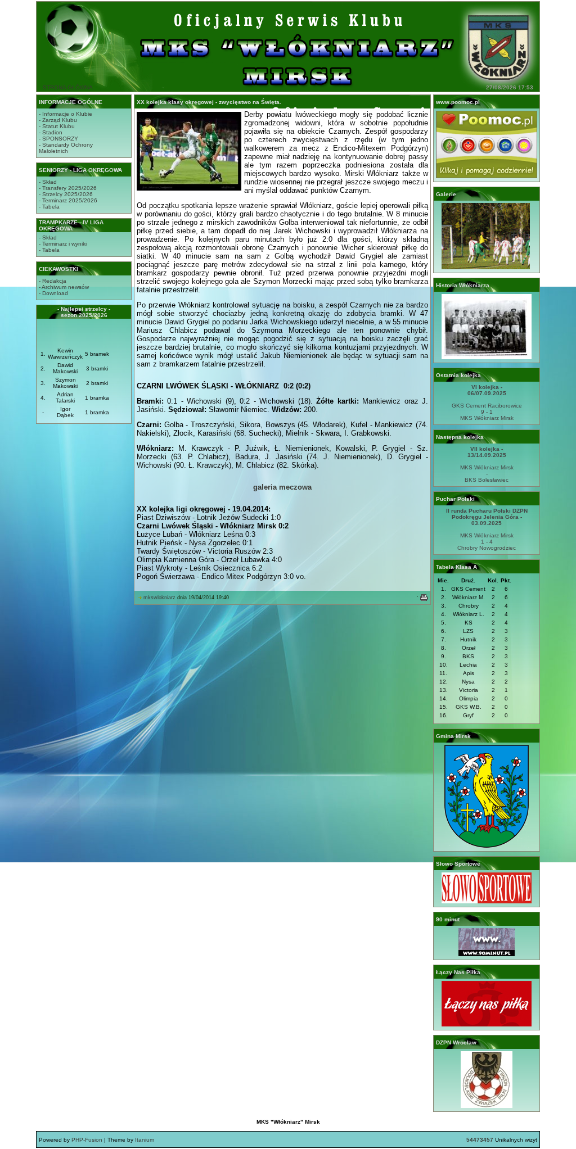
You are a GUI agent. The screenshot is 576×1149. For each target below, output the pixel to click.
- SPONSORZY (58, 138)
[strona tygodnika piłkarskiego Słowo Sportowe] (487, 901)
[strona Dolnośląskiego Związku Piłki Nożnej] (486, 1106)
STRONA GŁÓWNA (68, 87)
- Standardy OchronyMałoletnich (66, 148)
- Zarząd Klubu (58, 120)
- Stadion (50, 132)
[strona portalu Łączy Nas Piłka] (487, 1024)
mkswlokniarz (159, 597)
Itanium (144, 1140)
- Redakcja (52, 281)
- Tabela (49, 206)
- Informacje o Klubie (65, 114)
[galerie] (487, 267)
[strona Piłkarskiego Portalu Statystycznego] (486, 954)
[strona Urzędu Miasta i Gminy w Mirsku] (486, 846)
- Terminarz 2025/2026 (68, 200)
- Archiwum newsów (64, 287)
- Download (53, 293)
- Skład (48, 182)
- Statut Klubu (57, 126)
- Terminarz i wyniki (63, 244)
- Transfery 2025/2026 (68, 188)
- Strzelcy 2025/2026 (66, 194)
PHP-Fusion (86, 1140)
